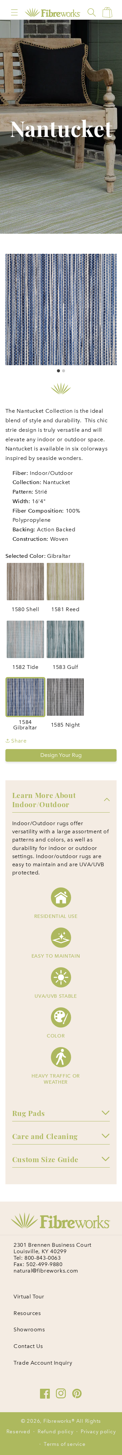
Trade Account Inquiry (43, 1363)
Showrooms (29, 1329)
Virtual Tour (29, 1296)
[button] (14, 12)
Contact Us (28, 1346)
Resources (27, 1313)
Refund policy (56, 1432)
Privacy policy (98, 1432)
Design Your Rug (61, 755)
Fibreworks (57, 1421)
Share (18, 741)
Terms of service (65, 1444)
